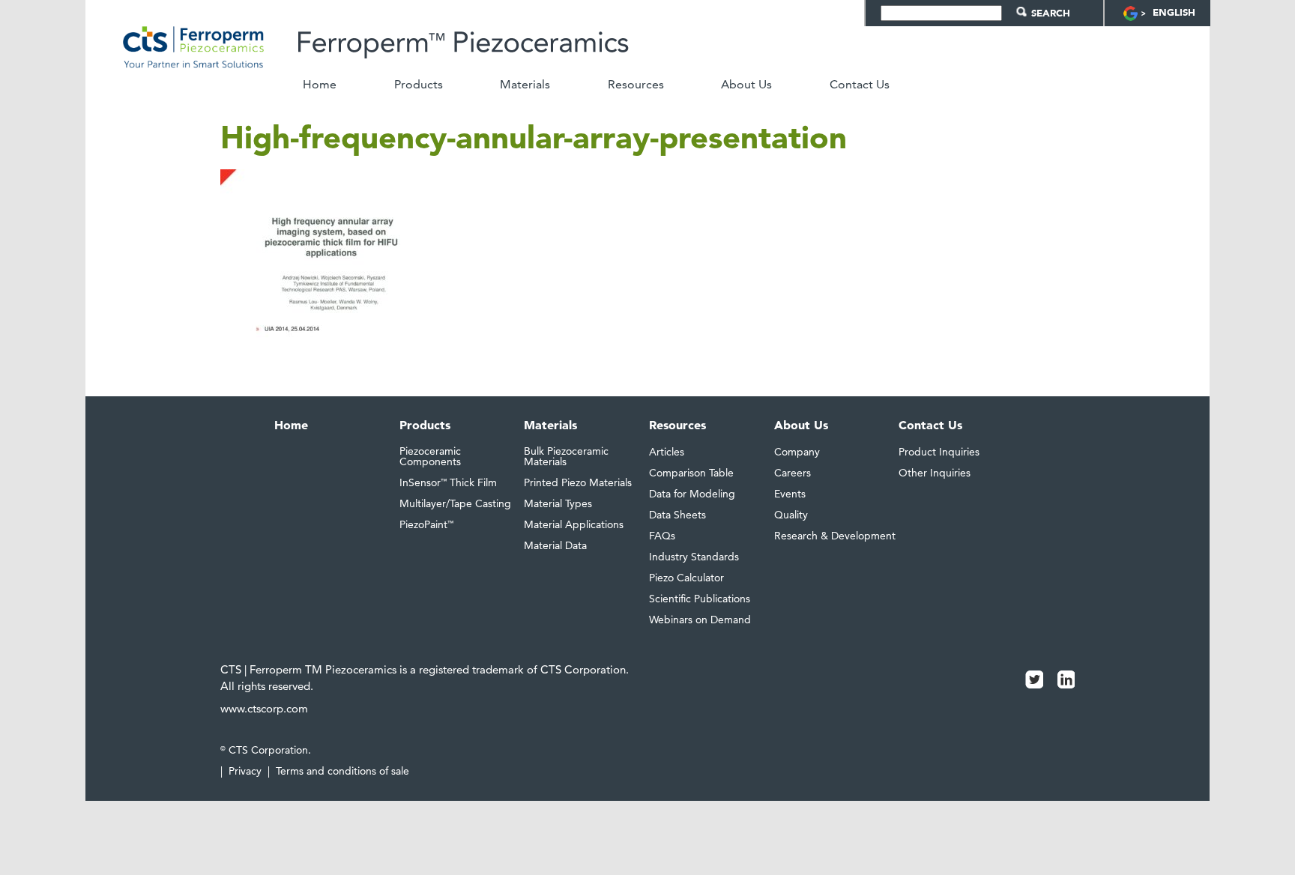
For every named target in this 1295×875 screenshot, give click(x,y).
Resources (636, 85)
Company (797, 451)
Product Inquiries (939, 451)
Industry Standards (694, 556)
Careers (792, 472)
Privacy (245, 771)
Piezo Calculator (686, 577)
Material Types (558, 503)
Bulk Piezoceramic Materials (566, 456)
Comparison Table (691, 472)
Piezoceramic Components (430, 456)
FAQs (662, 535)
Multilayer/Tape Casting (455, 503)
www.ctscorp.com (264, 708)
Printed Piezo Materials (578, 482)
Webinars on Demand (700, 619)
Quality (791, 514)
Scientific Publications (699, 598)
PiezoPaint (426, 524)
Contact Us (860, 85)
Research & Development (835, 535)
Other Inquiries (935, 472)
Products (418, 85)
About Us (746, 85)
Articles (666, 451)
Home (319, 85)
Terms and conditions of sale (342, 771)
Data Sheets (677, 514)
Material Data (555, 545)
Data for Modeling (692, 493)
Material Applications (574, 524)
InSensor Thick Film (448, 482)
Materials (525, 85)
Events (790, 493)
